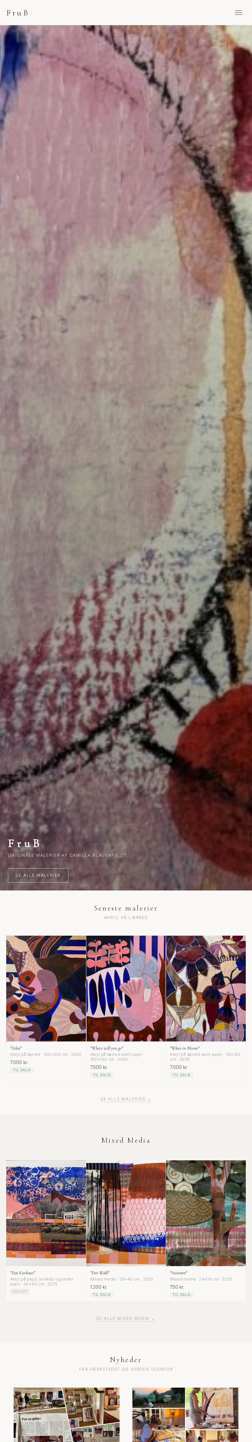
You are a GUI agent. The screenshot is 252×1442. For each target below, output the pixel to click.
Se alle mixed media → (126, 1318)
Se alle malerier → (126, 1098)
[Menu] (238, 12)
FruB (17, 13)
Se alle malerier (38, 875)
